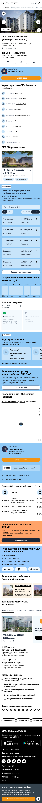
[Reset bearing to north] (39, 414)
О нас (4, 780)
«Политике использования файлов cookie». (16, 794)
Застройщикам (8, 766)
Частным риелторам (10, 753)
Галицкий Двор (15, 71)
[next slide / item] (38, 22)
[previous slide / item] (4, 22)
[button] (4, 3)
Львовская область (9, 44)
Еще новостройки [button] (12, 3)
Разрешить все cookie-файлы (18, 799)
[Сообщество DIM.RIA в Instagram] (4, 761)
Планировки (15, 8)
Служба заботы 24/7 (10, 777)
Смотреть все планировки (21, 272)
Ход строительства (27, 8)
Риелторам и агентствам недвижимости (19, 757)
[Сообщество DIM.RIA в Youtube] (19, 761)
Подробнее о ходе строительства (14, 364)
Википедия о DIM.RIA (10, 769)
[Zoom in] (39, 408)
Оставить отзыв (21, 387)
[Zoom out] (39, 411)
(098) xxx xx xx (21, 78)
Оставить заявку (21, 540)
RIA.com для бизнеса (10, 749)
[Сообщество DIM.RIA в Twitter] (24, 761)
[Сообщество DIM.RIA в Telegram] (14, 761)
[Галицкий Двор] (4, 71)
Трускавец (23, 44)
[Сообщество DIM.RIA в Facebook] (9, 761)
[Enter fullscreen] (39, 440)
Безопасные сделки (10, 773)
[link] (17, 166)
